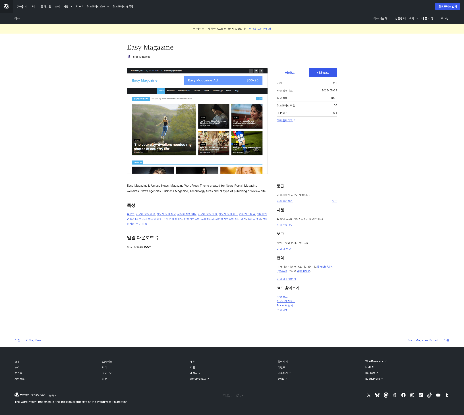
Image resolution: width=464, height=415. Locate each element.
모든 (334, 200)
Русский (282, 270)
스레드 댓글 (254, 218)
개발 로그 (282, 296)
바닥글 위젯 (155, 218)
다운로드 (323, 72)
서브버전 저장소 (286, 301)
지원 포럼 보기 (285, 224)
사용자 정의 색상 (166, 213)
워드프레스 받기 (448, 6)
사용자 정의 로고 (207, 213)
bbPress (371, 372)
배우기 (194, 361)
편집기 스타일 (247, 213)
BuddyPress (374, 378)
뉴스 (17, 367)
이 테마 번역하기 (286, 278)
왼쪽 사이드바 (192, 218)
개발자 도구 (196, 372)
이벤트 (281, 367)
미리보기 (291, 72)
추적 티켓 (282, 309)
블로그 (130, 213)
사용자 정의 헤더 (186, 213)
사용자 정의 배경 (145, 213)
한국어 (52, 395)
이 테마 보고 (284, 248)
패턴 (104, 378)
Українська (303, 270)
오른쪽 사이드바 (224, 218)
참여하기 (283, 361)
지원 (192, 367)
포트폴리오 (207, 218)
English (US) (324, 266)
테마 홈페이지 (285, 120)
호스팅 (18, 372)
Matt (369, 367)
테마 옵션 (240, 218)
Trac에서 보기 (285, 305)
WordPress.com (376, 361)
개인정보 (19, 378)
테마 (17, 18)
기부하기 (284, 372)
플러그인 (107, 372)
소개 (17, 361)
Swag (282, 378)
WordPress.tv (199, 378)
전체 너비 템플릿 (172, 218)
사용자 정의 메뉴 (228, 213)
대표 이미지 (140, 218)
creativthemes (141, 56)
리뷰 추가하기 (285, 200)
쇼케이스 (107, 361)
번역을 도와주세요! (260, 28)
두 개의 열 (142, 223)
